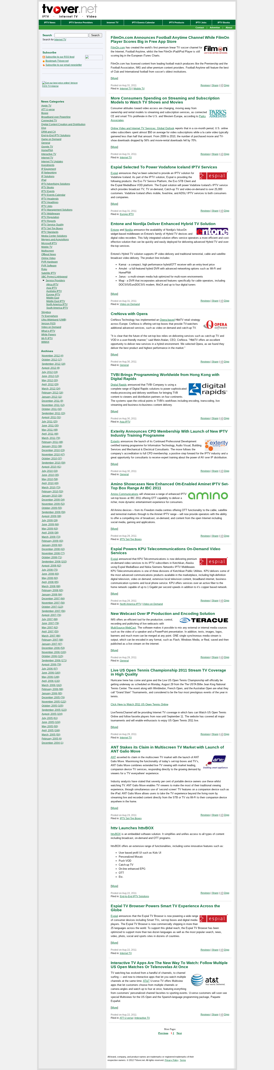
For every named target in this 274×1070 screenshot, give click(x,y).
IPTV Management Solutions (56, 209)
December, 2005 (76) (53, 697)
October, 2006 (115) (52, 656)
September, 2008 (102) (54, 561)
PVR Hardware (49, 261)
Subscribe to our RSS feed (60, 56)
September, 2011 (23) (53, 413)
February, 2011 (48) (52, 442)
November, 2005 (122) (54, 701)
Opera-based (167, 319)
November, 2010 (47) (53, 454)
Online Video (48, 258)
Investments (47, 165)
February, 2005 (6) (52, 738)
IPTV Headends (50, 198)
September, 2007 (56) (53, 611)
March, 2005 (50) (51, 734)
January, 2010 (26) (52, 495)
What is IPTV (48, 331)
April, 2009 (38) (50, 532)
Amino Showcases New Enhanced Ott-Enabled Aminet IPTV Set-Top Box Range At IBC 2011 (170, 486)
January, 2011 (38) (52, 446)
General (45, 142)
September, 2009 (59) (53, 512)
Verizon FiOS (48, 323)
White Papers (48, 334)
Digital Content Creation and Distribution (63, 124)
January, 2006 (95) (52, 693)
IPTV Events (48, 191)
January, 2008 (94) (52, 594)
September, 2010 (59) (53, 462)
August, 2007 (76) (51, 615)
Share (215, 85)
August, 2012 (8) (51, 368)
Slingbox (46, 312)
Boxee (44, 113)
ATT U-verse (48, 109)
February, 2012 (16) (52, 392)
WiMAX (45, 342)
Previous (163, 1033)
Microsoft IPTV (49, 243)
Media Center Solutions (54, 235)
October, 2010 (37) (52, 458)
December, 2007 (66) (53, 598)
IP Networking (49, 172)
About (229, 27)
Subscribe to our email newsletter (64, 64)
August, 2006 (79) (51, 664)
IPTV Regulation (50, 217)
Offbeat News (48, 254)
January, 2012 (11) (52, 396)
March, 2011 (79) (51, 438)
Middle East (52, 297)
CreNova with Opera (129, 314)
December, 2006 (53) (53, 648)
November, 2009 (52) (53, 504)
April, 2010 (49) (50, 483)
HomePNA (47, 150)
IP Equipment (48, 169)
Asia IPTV (51, 288)
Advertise (215, 27)
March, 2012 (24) (51, 388)
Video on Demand (51, 327)
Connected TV (49, 120)
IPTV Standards (49, 232)
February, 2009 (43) (52, 541)
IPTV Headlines (49, 202)
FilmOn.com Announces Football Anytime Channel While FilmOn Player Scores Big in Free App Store (170, 39)
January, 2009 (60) (52, 545)
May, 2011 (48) (50, 429)
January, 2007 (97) (52, 644)
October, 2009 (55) (52, 508)
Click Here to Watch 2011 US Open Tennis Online (139, 704)
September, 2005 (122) (54, 710)
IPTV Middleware (50, 213)
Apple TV (46, 105)
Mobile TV (46, 247)
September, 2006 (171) (54, 660)
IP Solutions (47, 176)
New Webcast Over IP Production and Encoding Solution (163, 613)
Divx (43, 128)
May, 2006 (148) (50, 677)
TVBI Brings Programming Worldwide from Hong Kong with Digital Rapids (165, 377)
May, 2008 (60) (50, 578)
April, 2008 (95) (50, 582)
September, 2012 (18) (53, 363)
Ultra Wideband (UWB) (53, 319)
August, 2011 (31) (51, 417)
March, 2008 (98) (51, 586)
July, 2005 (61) (50, 718)
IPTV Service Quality (52, 224)
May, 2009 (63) (50, 528)
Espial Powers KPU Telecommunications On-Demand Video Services (165, 551)
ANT (113, 757)
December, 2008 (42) (53, 549)
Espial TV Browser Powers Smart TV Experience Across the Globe (165, 908)
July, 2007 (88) (50, 619)
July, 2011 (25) (50, 421)
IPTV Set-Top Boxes (52, 228)
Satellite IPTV (48, 273)
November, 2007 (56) (53, 602)
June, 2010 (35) (50, 475)
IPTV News (49, 22)
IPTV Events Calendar (143, 22)
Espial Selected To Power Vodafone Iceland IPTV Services (164, 167)
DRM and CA (48, 131)
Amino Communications (124, 494)
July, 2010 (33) (50, 471)
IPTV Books (224, 22)
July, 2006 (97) (50, 668)
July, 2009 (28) (50, 520)
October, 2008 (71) (52, 557)
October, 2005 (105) (52, 705)
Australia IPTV (54, 291)
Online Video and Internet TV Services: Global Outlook (142, 128)
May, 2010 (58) (50, 479)
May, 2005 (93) (50, 726)
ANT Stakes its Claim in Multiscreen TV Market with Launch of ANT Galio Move (167, 749)
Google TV (47, 146)
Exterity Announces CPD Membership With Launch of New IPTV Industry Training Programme (169, 433)
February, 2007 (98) (52, 639)
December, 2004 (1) (52, 742)
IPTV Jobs (201, 22)
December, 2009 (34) (53, 499)
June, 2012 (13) (50, 376)
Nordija (129, 229)
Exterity (115, 441)
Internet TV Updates (52, 161)
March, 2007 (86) (51, 635)
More (114, 78)
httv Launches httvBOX (132, 828)
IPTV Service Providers (81, 22)
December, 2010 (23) (53, 450)
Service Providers (55, 280)
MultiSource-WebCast (123, 627)
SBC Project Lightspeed (54, 276)
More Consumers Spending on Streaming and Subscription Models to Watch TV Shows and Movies (165, 100)
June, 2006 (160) (51, 672)
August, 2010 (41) (51, 466)
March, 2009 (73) (51, 537)
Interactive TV (48, 154)
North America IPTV (57, 304)
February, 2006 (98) (52, 689)
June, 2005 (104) (51, 722)
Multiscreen (47, 250)
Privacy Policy (172, 1060)
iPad (43, 180)
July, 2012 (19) (50, 372)
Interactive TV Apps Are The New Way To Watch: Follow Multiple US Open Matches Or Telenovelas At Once (169, 965)
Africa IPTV (52, 284)
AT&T (146, 980)
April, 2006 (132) (51, 681)
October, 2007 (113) (52, 606)
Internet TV (112, 22)
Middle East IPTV (55, 301)
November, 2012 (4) (52, 355)
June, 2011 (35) (50, 425)
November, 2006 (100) (54, 652)
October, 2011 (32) (52, 409)
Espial (114, 173)
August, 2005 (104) (52, 714)
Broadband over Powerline (56, 117)
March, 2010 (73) (51, 487)
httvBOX (116, 834)
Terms (183, 1060)
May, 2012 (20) (50, 380)
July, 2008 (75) (50, 569)
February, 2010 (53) (52, 491)
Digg (226, 85)
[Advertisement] (91, 84)
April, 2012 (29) (50, 384)
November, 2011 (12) (53, 405)
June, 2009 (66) (50, 524)
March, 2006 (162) (52, 685)
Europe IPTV (53, 294)
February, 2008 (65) (52, 590)
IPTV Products (176, 22)
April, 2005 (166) (51, 730)
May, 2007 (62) (50, 627)
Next (179, 1033)
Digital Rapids (119, 384)
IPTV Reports (48, 221)
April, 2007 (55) (50, 631)
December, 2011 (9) (52, 400)
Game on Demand (51, 139)
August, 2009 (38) (51, 516)
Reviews (205, 85)
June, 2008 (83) (50, 573)
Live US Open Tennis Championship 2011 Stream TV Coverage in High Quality (168, 672)
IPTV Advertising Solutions (55, 183)
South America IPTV (57, 307)
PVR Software (49, 265)
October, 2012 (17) (52, 359)
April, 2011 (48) (50, 433)
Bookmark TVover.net (57, 60)
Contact (200, 27)
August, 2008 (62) (51, 565)
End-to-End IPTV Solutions (55, 135)
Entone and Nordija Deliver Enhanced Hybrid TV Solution (163, 224)
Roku (44, 269)
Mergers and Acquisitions (55, 239)
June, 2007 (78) (50, 623)
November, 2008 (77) (53, 553)
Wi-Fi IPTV (47, 338)
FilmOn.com (118, 47)
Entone (115, 229)
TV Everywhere (49, 316)
